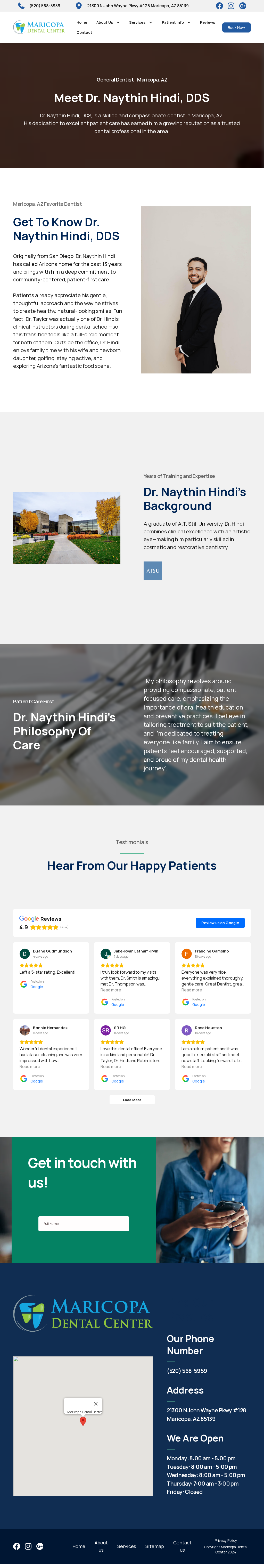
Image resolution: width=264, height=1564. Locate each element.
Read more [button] (111, 990)
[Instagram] (242, 5)
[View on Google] (25, 954)
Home (82, 22)
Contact (84, 32)
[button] (108, 22)
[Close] (95, 1404)
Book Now (236, 27)
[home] (39, 27)
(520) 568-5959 (187, 1370)
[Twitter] (231, 5)
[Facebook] (219, 5)
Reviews (207, 22)
